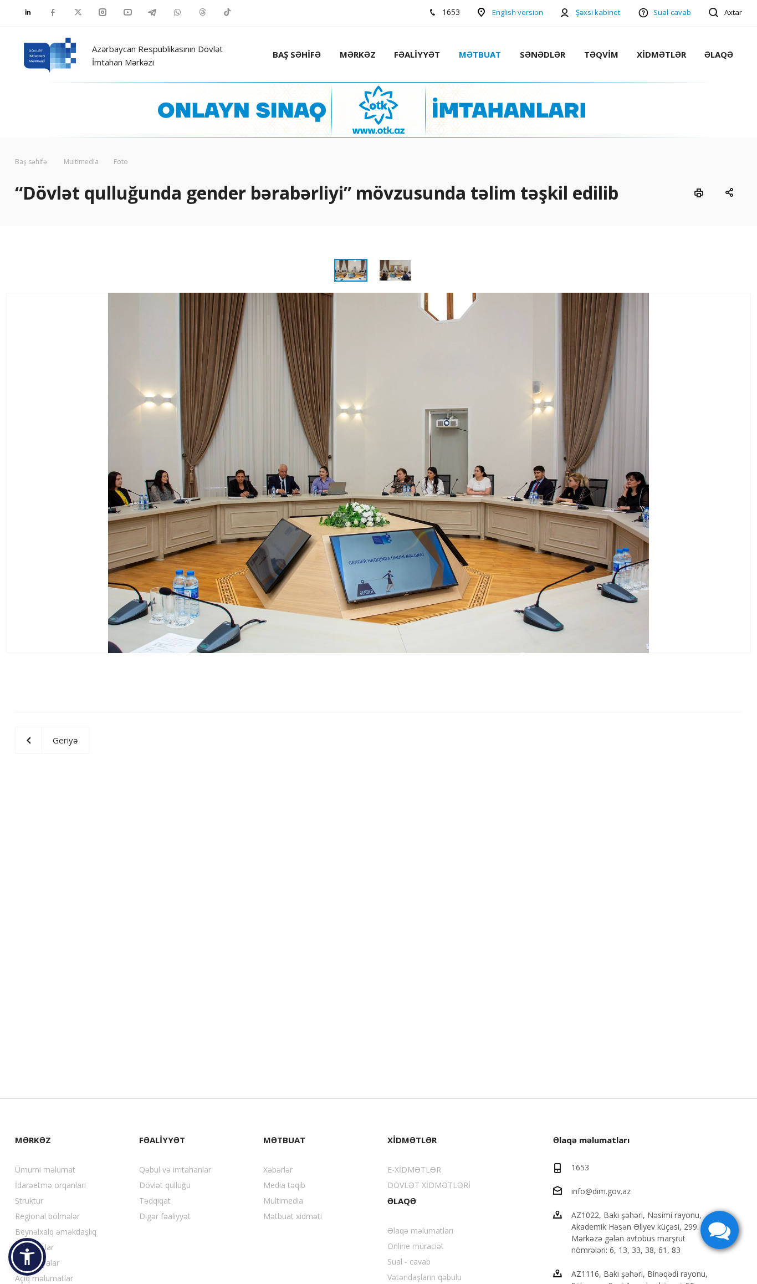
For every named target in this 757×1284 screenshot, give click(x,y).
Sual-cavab (672, 12)
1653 (580, 1167)
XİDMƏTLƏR (661, 54)
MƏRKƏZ (358, 54)
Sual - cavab (409, 1261)
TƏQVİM (601, 54)
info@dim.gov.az (601, 1191)
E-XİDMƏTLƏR (414, 1169)
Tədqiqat (155, 1200)
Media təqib (284, 1185)
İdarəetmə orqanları (50, 1185)
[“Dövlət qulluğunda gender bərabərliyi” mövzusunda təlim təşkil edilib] (378, 471)
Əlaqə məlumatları (420, 1230)
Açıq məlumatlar (44, 1278)
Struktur (29, 1200)
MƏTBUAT (480, 54)
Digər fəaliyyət (165, 1216)
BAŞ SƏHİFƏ (297, 54)
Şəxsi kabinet (598, 12)
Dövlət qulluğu (165, 1185)
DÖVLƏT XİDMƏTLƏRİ (428, 1185)
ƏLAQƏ (718, 54)
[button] (27, 1257)
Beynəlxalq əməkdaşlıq (55, 1231)
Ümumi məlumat (45, 1169)
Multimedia (283, 1200)
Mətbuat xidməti (292, 1216)
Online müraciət (415, 1246)
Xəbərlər (278, 1169)
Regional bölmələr (47, 1216)
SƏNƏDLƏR (542, 54)
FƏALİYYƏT (417, 54)
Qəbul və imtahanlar (175, 1169)
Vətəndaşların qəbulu (424, 1277)
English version (517, 12)
